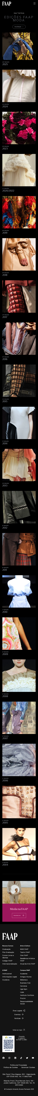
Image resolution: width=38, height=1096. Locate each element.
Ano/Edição (18, 26)
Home (15, 13)
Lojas (22, 992)
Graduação (6, 949)
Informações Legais (9, 977)
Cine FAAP (24, 955)
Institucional (7, 974)
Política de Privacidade (18, 1065)
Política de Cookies (11, 1067)
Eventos (17, 1014)
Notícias (17, 1018)
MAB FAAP (24, 949)
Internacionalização (9, 964)
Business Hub (25, 983)
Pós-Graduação (8, 952)
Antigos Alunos (25, 977)
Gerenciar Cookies (28, 1067)
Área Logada (17, 1011)
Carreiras (23, 986)
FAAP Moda (21, 13)
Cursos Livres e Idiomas (8, 956)
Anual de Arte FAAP (27, 964)
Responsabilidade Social (26, 1002)
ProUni (22, 998)
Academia (23, 974)
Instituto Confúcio (27, 995)
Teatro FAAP (25, 952)
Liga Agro (23, 989)
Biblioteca (23, 980)
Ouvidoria (5, 980)
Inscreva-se (17, 915)
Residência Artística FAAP (27, 959)
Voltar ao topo (17, 1030)
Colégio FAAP (7, 961)
